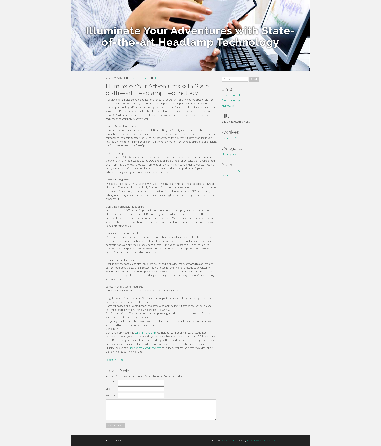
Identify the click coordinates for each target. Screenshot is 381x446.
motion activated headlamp (145, 347)
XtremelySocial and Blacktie (261, 440)
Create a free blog (232, 95)
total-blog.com (228, 440)
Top (109, 440)
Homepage (228, 105)
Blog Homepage (231, 100)
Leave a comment (138, 78)
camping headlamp (145, 332)
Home (157, 78)
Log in (225, 175)
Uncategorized (230, 154)
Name (110, 382)
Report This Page (114, 359)
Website (111, 395)
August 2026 (229, 138)
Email (110, 388)
